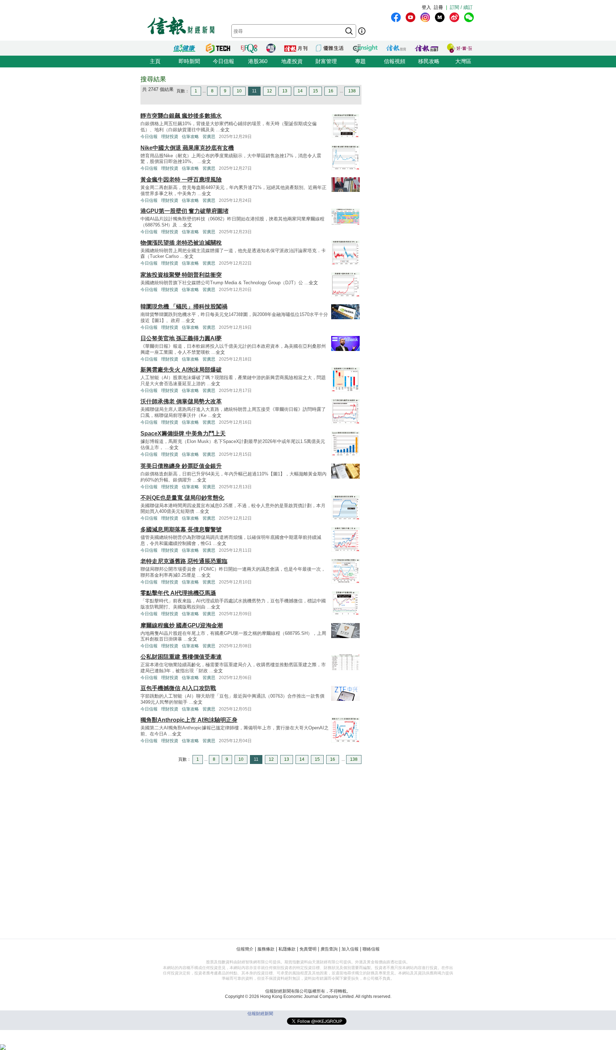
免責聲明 (308, 949)
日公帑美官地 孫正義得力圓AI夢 (181, 338)
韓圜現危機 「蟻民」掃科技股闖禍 (183, 307)
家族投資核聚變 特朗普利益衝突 (181, 275)
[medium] (440, 17)
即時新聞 (189, 61)
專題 (360, 61)
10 (239, 90)
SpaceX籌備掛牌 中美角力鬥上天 (183, 433)
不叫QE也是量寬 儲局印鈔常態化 (182, 498)
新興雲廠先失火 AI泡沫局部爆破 (181, 370)
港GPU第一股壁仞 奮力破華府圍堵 (184, 211)
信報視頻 (394, 61)
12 (269, 90)
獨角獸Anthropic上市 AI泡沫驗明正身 (188, 720)
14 (300, 90)
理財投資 (169, 136)
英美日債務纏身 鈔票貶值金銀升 (181, 466)
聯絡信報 (371, 949)
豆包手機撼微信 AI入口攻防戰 (178, 688)
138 (352, 90)
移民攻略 (429, 61)
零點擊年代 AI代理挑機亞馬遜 (178, 593)
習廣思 (208, 136)
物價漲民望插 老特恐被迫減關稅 (181, 243)
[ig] (425, 17)
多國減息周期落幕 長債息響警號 (181, 529)
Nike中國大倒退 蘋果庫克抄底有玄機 (187, 148)
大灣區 (463, 61)
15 (315, 90)
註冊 (438, 7)
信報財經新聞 (260, 1013)
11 (254, 90)
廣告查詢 (329, 949)
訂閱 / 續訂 (461, 7)
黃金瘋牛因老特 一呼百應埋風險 (181, 180)
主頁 (155, 61)
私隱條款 (287, 949)
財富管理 (326, 61)
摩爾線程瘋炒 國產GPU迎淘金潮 (181, 625)
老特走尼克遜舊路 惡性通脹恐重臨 (183, 561)
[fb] (396, 17)
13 (284, 90)
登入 (426, 7)
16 (330, 90)
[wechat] (469, 17)
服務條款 (265, 949)
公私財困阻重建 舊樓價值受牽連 (181, 657)
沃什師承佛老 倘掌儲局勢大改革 (181, 401)
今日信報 (223, 61)
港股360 (257, 61)
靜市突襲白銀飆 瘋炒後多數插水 (181, 116)
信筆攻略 (190, 136)
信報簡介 (244, 949)
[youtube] (410, 17)
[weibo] (454, 17)
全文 (225, 129)
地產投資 (292, 61)
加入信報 (350, 949)
